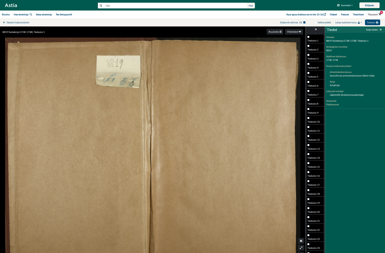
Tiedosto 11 (313, 130)
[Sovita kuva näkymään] (301, 248)
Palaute (345, 14)
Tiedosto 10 (313, 121)
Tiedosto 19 (313, 202)
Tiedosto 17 (313, 184)
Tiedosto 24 (313, 247)
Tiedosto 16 (313, 175)
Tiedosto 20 (313, 211)
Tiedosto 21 (313, 220)
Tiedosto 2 (312, 49)
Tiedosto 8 (312, 103)
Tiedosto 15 (313, 166)
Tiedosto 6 (312, 85)
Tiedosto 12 (313, 139)
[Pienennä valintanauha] (315, 29)
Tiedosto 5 (312, 76)
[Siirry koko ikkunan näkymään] (301, 241)
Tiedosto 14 (313, 157)
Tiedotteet (358, 14)
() (291, 22)
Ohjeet (333, 14)
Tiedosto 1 (312, 40)
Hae (251, 5)
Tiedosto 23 (313, 238)
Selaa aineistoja (44, 14)
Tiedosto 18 (313, 193)
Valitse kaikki (324, 22)
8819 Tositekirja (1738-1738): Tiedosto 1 (23, 31)
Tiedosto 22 (313, 229)
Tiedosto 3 (312, 58)
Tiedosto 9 (312, 112)
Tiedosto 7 (312, 94)
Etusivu (6, 14)
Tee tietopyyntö (64, 14)
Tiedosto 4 (312, 67)
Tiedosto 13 (313, 148)
